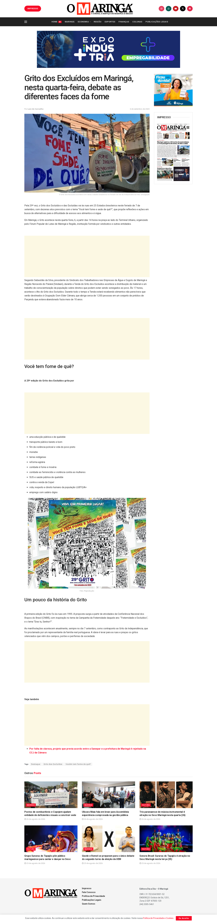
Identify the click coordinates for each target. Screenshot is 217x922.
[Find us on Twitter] (183, 8)
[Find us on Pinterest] (190, 8)
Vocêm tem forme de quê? (78, 764)
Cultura (146, 805)
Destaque (35, 764)
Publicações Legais (157, 22)
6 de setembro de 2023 (140, 109)
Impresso (86, 888)
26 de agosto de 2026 (35, 819)
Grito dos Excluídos (53, 764)
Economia (83, 22)
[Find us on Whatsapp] (168, 8)
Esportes (110, 22)
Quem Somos (88, 904)
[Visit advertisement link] (108, 49)
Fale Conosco (89, 892)
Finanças (124, 22)
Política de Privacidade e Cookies (158, 918)
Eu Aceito (184, 918)
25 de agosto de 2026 (35, 863)
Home (56, 22)
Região (97, 22)
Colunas (137, 22)
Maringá (70, 22)
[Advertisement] (87, 256)
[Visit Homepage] (100, 8)
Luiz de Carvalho (35, 109)
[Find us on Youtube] (175, 8)
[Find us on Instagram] (161, 8)
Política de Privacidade (93, 896)
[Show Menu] (25, 22)
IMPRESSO (32, 8)
